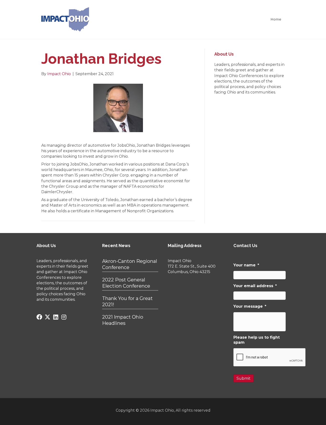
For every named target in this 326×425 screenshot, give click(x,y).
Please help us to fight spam (256, 340)
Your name (246, 265)
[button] (39, 317)
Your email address (255, 286)
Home (276, 19)
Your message (249, 306)
